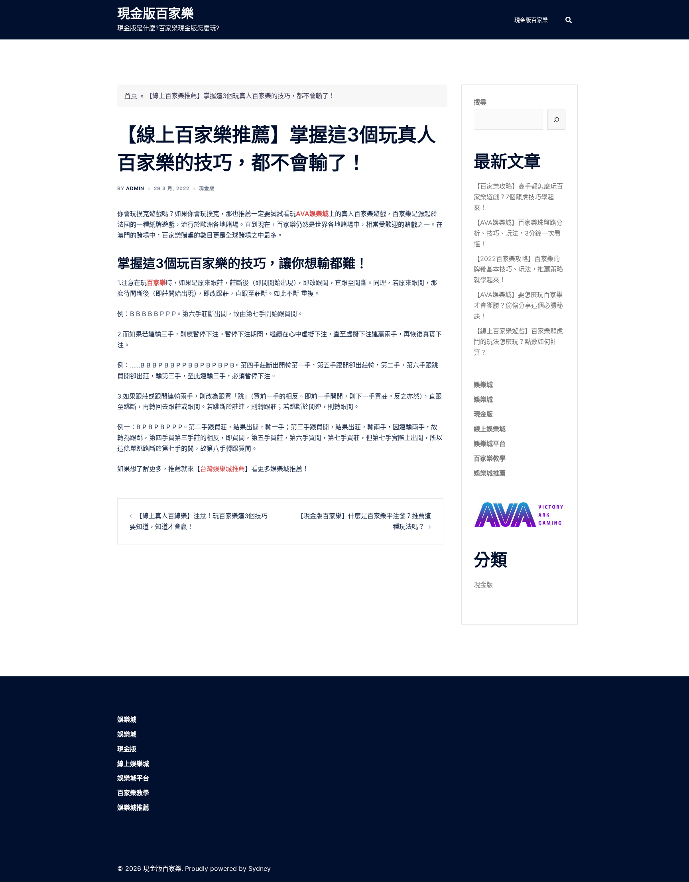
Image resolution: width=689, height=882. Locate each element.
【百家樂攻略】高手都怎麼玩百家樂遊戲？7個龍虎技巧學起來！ (518, 197)
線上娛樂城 (490, 429)
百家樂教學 (490, 458)
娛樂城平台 (490, 444)
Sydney (259, 868)
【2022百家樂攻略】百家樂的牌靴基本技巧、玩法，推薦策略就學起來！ (518, 269)
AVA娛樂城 (312, 214)
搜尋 (480, 102)
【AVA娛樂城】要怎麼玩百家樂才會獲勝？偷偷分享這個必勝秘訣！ (518, 305)
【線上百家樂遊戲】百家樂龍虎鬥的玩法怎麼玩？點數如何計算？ (518, 341)
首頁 (130, 96)
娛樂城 (483, 385)
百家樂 (156, 283)
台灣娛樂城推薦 (222, 469)
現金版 (207, 188)
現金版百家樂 (155, 13)
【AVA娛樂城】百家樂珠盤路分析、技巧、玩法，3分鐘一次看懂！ (518, 233)
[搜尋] (556, 120)
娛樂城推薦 (490, 473)
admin (135, 188)
